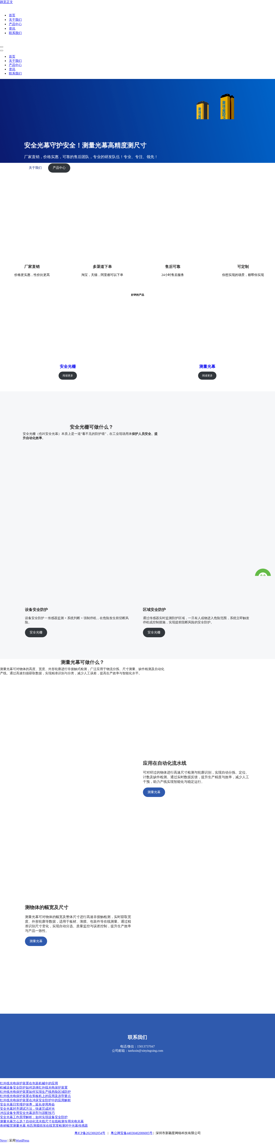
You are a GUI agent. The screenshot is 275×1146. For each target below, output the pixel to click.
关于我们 (15, 19)
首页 (12, 15)
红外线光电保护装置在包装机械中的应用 (29, 1083)
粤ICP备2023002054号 (89, 1133)
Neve (3, 1140)
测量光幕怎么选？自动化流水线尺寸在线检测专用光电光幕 (42, 1121)
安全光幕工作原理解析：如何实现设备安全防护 (34, 1117)
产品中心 (15, 24)
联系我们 (15, 33)
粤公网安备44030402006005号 (132, 1133)
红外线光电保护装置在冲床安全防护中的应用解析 (35, 1100)
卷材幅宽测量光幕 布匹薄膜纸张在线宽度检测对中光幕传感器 (44, 1125)
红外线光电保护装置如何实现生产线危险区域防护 (35, 1091)
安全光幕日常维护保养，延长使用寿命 (27, 1104)
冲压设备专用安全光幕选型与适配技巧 (27, 1113)
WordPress (22, 1140)
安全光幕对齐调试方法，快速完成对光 (27, 1108)
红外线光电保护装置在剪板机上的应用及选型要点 (35, 1096)
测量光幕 (207, 366)
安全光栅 (68, 366)
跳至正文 (6, 2)
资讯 (12, 28)
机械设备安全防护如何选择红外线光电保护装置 (34, 1087)
